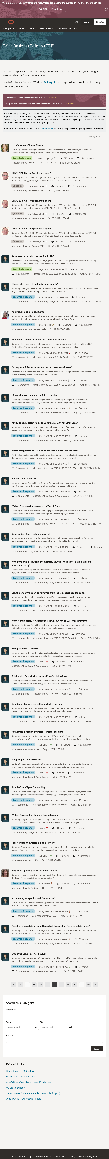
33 (34, 984)
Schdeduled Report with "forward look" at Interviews (39, 676)
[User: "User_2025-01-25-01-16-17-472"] (5, 509)
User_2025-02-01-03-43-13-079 (42, 162)
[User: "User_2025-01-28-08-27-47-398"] (5, 901)
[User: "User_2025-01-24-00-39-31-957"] (5, 957)
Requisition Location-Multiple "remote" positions (37, 731)
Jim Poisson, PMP (36, 186)
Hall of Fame (46, 28)
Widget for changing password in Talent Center (37, 506)
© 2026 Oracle (19, 1156)
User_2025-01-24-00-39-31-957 (53, 967)
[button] (97, 136)
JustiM (42, 661)
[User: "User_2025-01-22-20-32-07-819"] (5, 481)
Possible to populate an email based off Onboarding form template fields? (51, 925)
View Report (57, 9)
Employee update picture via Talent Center (34, 870)
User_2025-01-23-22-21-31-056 (53, 380)
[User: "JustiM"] (5, 651)
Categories (8, 28)
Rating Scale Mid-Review (25, 648)
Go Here (52, 97)
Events (32, 28)
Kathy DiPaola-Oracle (59, 357)
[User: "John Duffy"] (5, 735)
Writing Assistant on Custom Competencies (35, 814)
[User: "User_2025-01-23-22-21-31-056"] (5, 370)
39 (75, 984)
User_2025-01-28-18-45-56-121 (50, 269)
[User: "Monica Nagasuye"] (5, 148)
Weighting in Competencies (26, 759)
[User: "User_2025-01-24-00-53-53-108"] (5, 426)
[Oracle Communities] (76, 22)
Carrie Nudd (44, 883)
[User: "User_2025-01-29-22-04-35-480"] (5, 537)
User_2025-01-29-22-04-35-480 (53, 547)
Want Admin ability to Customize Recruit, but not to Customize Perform (49, 620)
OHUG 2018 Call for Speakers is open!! (32, 172)
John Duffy (44, 745)
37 (61, 984)
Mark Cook (53, 693)
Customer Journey (67, 28)
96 (88, 984)
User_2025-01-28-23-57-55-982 (53, 352)
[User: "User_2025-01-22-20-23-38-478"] (5, 398)
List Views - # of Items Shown (27, 145)
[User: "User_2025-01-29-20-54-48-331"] (5, 623)
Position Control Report (24, 478)
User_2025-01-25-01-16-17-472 (53, 519)
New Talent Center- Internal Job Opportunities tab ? (39, 339)
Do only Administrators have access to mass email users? (42, 367)
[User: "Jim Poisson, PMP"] (5, 176)
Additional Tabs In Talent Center (28, 311)
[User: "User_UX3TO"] (5, 315)
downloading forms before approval (31, 533)
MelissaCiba (54, 440)
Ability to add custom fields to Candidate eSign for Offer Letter (45, 422)
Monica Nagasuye (45, 158)
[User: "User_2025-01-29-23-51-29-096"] (5, 287)
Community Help (42, 1156)
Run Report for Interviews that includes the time (37, 703)
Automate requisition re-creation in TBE (33, 256)
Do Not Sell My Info (87, 1156)
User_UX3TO (45, 325)
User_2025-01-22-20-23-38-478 (53, 408)
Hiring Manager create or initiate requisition (35, 395)
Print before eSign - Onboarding (28, 787)
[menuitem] (87, 22)
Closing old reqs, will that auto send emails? (35, 283)
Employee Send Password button (29, 953)
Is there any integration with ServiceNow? (34, 898)
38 (68, 984)
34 (41, 984)
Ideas (21, 28)
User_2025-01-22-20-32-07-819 (53, 491)
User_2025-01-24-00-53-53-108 (53, 436)
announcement (46, 128)
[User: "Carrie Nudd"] (5, 873)
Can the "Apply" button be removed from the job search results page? (48, 592)
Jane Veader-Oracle (37, 329)
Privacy (71, 1156)
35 (48, 984)
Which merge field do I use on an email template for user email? (45, 450)
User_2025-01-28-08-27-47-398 (53, 911)
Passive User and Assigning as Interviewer (34, 842)
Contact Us (59, 1156)
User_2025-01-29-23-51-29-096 (53, 297)
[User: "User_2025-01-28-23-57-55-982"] (5, 342)
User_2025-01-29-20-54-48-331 (53, 633)
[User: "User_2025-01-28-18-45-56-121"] (5, 259)
